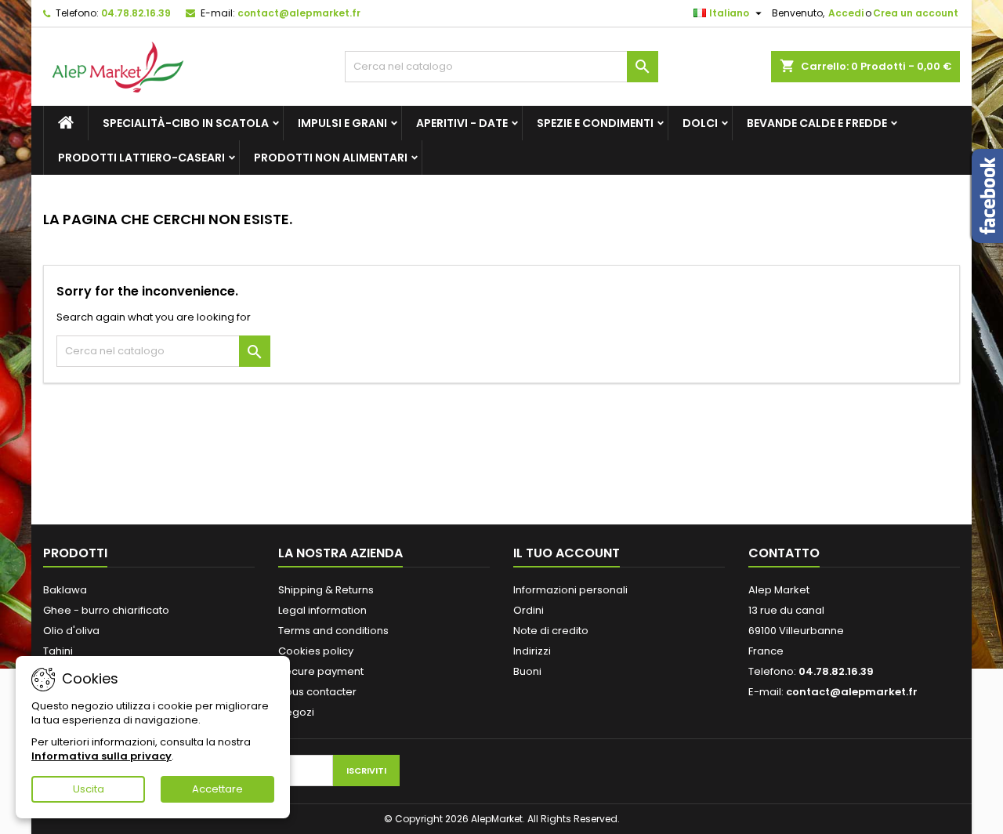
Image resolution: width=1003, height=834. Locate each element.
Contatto (784, 553)
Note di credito (550, 630)
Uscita (88, 788)
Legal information (322, 610)
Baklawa (65, 589)
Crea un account (915, 13)
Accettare (217, 788)
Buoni (527, 671)
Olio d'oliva (71, 630)
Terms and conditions (333, 630)
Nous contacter (317, 691)
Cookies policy (315, 651)
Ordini (528, 610)
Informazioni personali (570, 589)
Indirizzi (532, 651)
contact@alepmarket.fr (298, 13)
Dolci (700, 123)
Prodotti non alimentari (330, 157)
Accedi (846, 13)
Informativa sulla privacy (101, 756)
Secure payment (321, 671)
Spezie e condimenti (595, 123)
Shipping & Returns (326, 589)
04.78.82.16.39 (136, 13)
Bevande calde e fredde (817, 123)
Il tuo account (566, 553)
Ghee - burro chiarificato (106, 610)
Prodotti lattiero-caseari (141, 157)
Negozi (296, 712)
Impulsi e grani (342, 123)
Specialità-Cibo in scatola (186, 123)
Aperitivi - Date (462, 123)
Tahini (58, 651)
